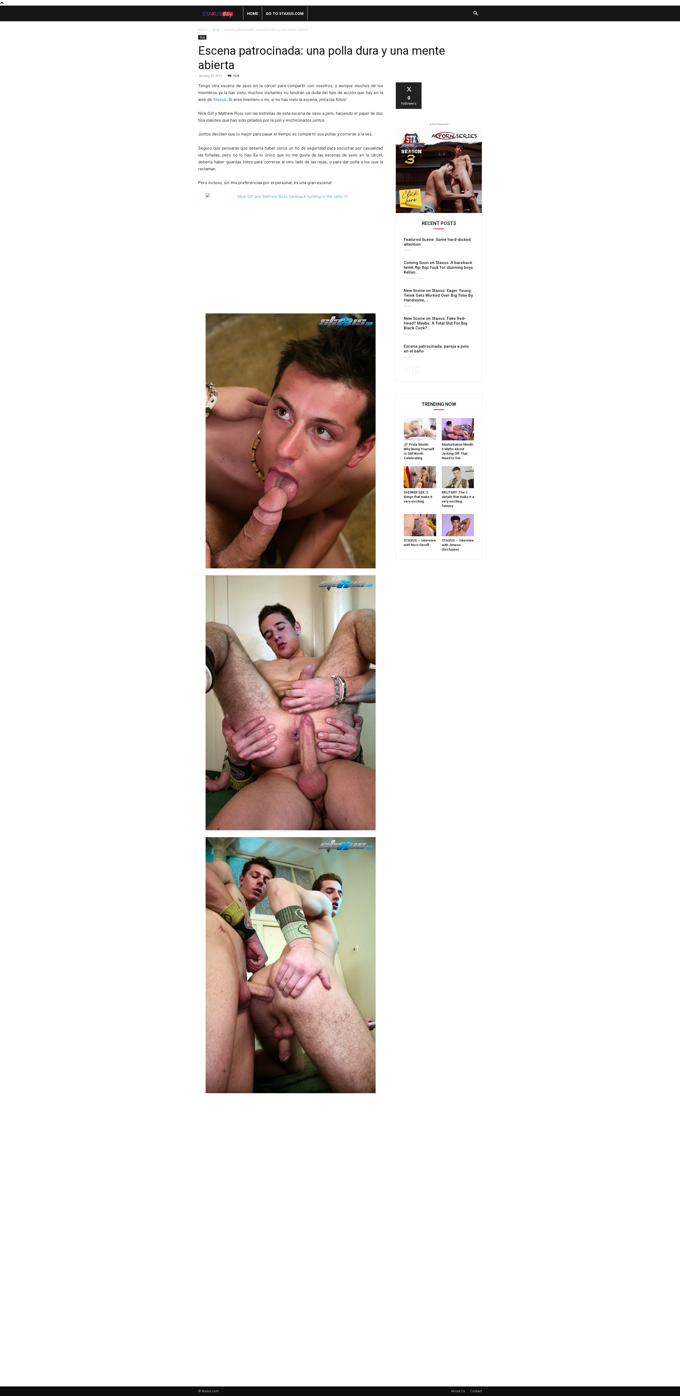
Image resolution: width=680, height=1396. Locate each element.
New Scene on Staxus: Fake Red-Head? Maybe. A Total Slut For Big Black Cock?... (435, 323)
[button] (475, 13)
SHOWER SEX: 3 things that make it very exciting (418, 496)
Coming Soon (414, 278)
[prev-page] (407, 370)
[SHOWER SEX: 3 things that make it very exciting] (420, 477)
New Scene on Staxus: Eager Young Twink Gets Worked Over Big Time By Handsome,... (438, 295)
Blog (215, 29)
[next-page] (415, 370)
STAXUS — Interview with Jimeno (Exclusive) (458, 544)
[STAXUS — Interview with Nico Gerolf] (420, 525)
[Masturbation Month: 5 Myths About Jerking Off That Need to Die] (458, 429)
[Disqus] (290, 1170)
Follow (409, 84)
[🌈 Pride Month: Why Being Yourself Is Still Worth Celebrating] (420, 429)
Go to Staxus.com (285, 13)
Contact (476, 1391)
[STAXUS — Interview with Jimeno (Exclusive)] (458, 525)
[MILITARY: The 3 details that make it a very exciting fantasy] (458, 477)
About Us (458, 1391)
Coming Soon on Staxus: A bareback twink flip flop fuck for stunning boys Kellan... (438, 267)
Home (252, 13)
